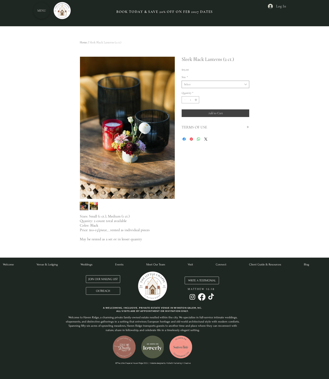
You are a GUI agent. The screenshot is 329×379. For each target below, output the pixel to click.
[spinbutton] (190, 99)
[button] (124, 347)
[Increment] (196, 99)
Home (83, 42)
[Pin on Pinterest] (191, 139)
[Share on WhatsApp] (198, 139)
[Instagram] (192, 297)
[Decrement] (184, 99)
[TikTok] (211, 297)
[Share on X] (206, 139)
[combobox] (215, 84)
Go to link (121, 339)
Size (185, 77)
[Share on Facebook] (184, 139)
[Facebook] (201, 297)
